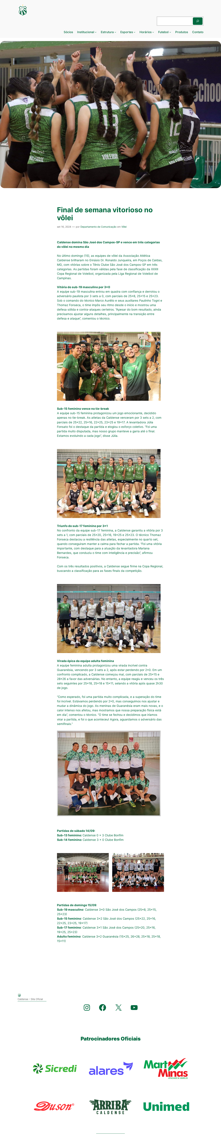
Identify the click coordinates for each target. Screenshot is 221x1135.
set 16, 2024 (64, 226)
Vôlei (124, 226)
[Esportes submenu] (134, 32)
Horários (146, 32)
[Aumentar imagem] (104, 857)
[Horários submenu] (153, 32)
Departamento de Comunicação (98, 226)
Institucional (85, 32)
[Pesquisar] (198, 21)
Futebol (163, 32)
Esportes (126, 32)
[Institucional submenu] (96, 32)
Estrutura (107, 32)
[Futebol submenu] (170, 32)
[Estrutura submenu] (115, 32)
